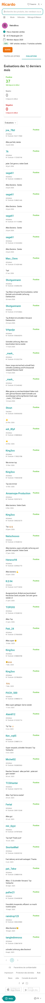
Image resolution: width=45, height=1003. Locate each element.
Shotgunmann (13, 280)
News (10, 978)
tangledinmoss (14, 937)
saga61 (10, 173)
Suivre (8, 50)
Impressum (9, 973)
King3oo (10, 450)
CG (10, 967)
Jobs (17, 978)
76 (7, 151)
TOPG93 (10, 607)
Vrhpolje (10, 329)
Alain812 (10, 714)
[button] (32, 4)
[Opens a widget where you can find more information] (9, 999)
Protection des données (25, 973)
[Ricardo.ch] (8, 4)
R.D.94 (9, 581)
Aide (38, 973)
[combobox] (22, 12)
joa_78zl (10, 130)
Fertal (9, 804)
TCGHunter (12, 783)
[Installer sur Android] (32, 989)
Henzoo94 (11, 559)
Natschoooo (12, 536)
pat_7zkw (11, 868)
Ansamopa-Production (18, 493)
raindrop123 (12, 916)
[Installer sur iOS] (13, 989)
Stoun (9, 407)
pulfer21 (10, 892)
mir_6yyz (11, 826)
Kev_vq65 (11, 735)
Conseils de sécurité (29, 978)
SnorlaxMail (12, 847)
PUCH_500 (11, 692)
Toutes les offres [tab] (12, 56)
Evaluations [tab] (31, 56)
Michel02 (11, 759)
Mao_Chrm (12, 258)
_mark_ (10, 353)
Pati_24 (10, 628)
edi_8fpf (10, 429)
